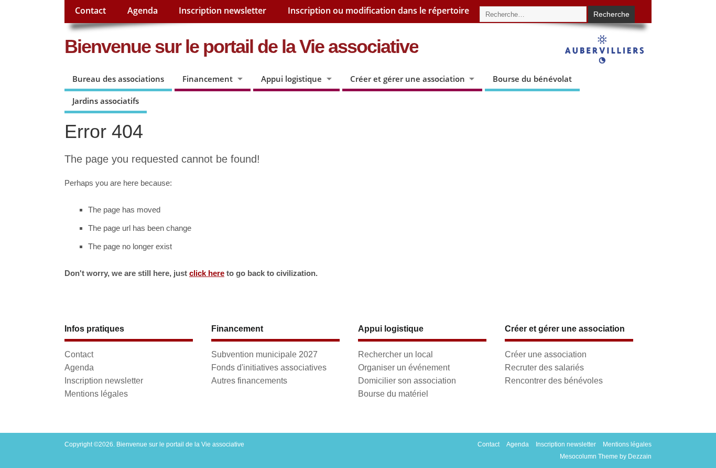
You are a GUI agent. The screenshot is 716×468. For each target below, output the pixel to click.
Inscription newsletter (222, 10)
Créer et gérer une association (407, 78)
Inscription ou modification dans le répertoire (378, 10)
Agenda (142, 10)
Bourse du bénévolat (532, 78)
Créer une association (546, 354)
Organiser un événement (404, 367)
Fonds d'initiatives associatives (269, 367)
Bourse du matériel (393, 393)
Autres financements (249, 380)
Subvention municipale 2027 (264, 354)
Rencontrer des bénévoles (554, 380)
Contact (90, 10)
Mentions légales (96, 393)
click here (206, 273)
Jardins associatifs (105, 100)
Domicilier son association (407, 380)
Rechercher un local (395, 354)
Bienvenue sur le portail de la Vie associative (241, 46)
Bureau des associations (118, 78)
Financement (207, 78)
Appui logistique (291, 78)
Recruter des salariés (544, 367)
